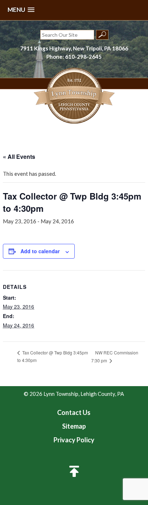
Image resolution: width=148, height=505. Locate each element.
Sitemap (74, 426)
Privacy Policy (74, 440)
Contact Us (74, 412)
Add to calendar (40, 251)
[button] (21, 10)
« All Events (19, 156)
